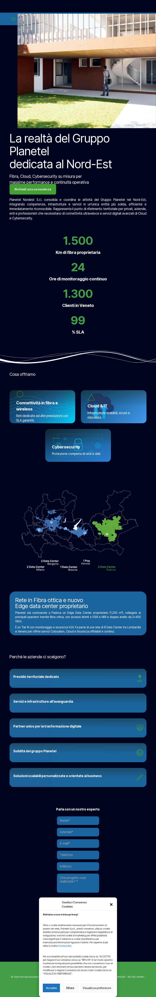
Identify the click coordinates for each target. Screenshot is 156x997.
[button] (111, 904)
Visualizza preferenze (97, 988)
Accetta (51, 988)
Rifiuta (70, 988)
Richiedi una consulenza (32, 189)
